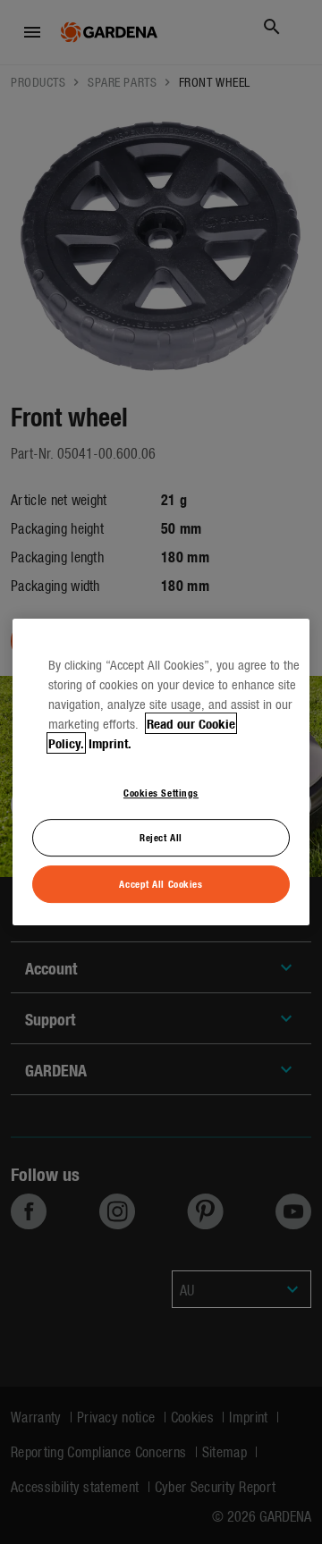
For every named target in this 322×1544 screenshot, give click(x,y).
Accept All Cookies (160, 883)
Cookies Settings (161, 792)
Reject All (161, 838)
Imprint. (110, 743)
